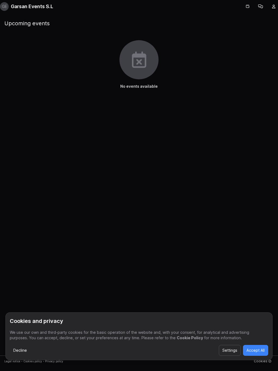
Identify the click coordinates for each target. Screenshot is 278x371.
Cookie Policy (190, 337)
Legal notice (12, 361)
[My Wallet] (247, 6)
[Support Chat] (260, 6)
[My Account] (273, 6)
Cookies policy (32, 361)
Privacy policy (54, 361)
